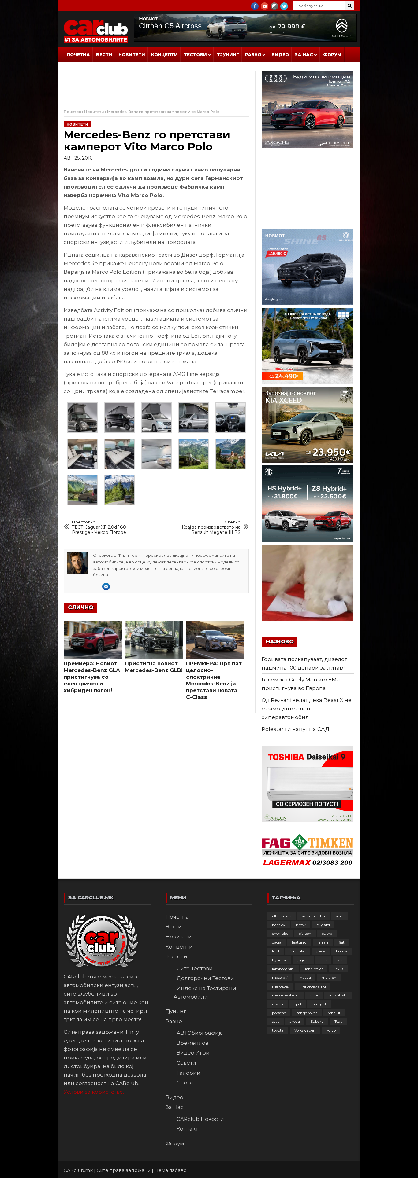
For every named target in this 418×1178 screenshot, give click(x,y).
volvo (331, 1030)
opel (297, 1004)
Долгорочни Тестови (205, 978)
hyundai (279, 960)
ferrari (322, 942)
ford (275, 951)
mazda (304, 977)
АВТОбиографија (200, 1033)
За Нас (304, 54)
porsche (279, 1013)
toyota (278, 1030)
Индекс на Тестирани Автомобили (205, 992)
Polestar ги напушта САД (296, 729)
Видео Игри (193, 1053)
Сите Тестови (195, 968)
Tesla (338, 1021)
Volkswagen (304, 1030)
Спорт (185, 1083)
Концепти (164, 54)
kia (340, 960)
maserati (280, 977)
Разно (253, 54)
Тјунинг (228, 54)
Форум (332, 54)
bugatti (323, 925)
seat (275, 1021)
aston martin (313, 916)
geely (320, 951)
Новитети (131, 54)
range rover (307, 1013)
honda (341, 951)
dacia (276, 942)
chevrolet (280, 933)
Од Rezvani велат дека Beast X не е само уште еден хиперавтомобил (307, 708)
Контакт (187, 1129)
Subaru (317, 1021)
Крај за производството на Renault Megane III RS (211, 527)
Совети (186, 1063)
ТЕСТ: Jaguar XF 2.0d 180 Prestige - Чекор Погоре (99, 527)
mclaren (329, 977)
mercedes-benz (285, 995)
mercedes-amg (312, 986)
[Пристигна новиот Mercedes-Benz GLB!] (154, 640)
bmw (301, 925)
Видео (280, 54)
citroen (305, 933)
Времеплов (192, 1043)
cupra (327, 933)
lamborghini (283, 969)
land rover (314, 969)
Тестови (195, 54)
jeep (323, 960)
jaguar (303, 960)
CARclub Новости (200, 1119)
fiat (342, 942)
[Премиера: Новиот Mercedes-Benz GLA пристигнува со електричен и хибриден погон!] (93, 640)
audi (339, 916)
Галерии (188, 1073)
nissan (277, 1004)
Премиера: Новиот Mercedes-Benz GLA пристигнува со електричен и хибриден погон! (92, 676)
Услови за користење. (94, 1092)
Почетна (78, 54)
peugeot (319, 1004)
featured (299, 942)
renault (334, 1013)
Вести (104, 54)
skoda (295, 1021)
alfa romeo (281, 916)
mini (314, 995)
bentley (278, 925)
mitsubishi (338, 995)
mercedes (280, 986)
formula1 (297, 951)
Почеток (72, 111)
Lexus (338, 969)
